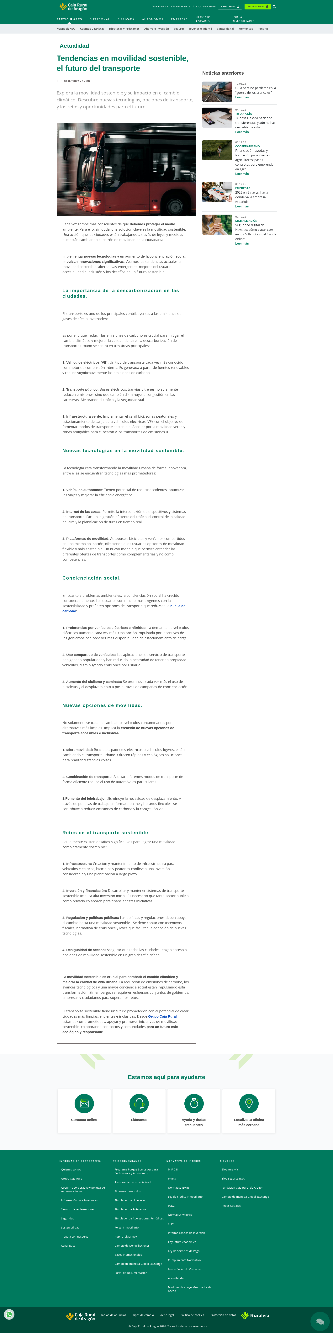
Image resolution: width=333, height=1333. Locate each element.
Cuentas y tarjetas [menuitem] (92, 28)
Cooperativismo (247, 146)
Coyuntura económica (182, 1242)
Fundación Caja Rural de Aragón (242, 1187)
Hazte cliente (228, 6)
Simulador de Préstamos (130, 1209)
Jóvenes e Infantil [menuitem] (200, 28)
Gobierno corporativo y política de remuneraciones (83, 1189)
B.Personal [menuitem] (100, 19)
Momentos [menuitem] (246, 28)
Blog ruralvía (230, 1169)
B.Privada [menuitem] (126, 19)
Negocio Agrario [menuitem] (203, 19)
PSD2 (171, 1205)
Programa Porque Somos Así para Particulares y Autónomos (136, 1171)
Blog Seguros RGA (233, 1178)
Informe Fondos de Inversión (186, 1233)
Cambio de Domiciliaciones (132, 1245)
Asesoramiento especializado (133, 1182)
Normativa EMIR (178, 1187)
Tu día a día (243, 113)
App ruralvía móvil (126, 1236)
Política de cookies (192, 1315)
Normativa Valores (180, 1215)
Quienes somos (71, 1169)
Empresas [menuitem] (179, 19)
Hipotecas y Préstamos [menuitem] (124, 28)
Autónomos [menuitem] (152, 19)
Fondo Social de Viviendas (184, 1269)
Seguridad (67, 1218)
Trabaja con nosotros (204, 6)
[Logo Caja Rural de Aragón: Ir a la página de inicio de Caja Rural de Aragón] (73, 6)
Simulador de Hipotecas (130, 1200)
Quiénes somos (160, 6)
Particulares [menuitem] (69, 19)
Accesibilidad (176, 1278)
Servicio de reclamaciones (78, 1209)
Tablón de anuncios (113, 1315)
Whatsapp (9, 1314)
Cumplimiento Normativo (184, 1260)
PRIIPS (172, 1178)
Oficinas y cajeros (180, 6)
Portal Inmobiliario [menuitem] (243, 19)
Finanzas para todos (128, 1191)
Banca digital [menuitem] (225, 28)
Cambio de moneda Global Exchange (138, 1264)
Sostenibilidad (70, 1227)
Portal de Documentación (131, 1273)
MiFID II (173, 1169)
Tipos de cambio (143, 1315)
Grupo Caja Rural (162, 1016)
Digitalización (246, 220)
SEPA (171, 1224)
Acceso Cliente (255, 6)
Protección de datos (223, 1315)
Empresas (242, 188)
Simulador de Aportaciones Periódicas (139, 1218)
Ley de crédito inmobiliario (185, 1196)
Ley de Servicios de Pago (183, 1251)
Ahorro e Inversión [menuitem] (156, 28)
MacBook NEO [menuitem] (66, 28)
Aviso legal (167, 1315)
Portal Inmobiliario (127, 1227)
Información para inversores (79, 1200)
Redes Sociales (231, 1205)
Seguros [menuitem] (179, 28)
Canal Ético (68, 1245)
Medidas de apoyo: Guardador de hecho (189, 1289)
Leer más (242, 97)
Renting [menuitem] (263, 28)
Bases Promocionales (128, 1254)
